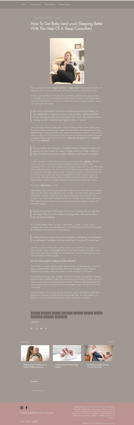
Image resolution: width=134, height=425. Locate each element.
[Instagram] (22, 408)
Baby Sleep (88, 313)
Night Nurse (78, 313)
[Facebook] (26, 408)
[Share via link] (46, 328)
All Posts (23, 4)
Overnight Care (35, 4)
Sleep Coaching (36, 317)
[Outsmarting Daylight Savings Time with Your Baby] (99, 353)
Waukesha (98, 313)
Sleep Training (50, 4)
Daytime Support (64, 4)
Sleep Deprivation (61, 317)
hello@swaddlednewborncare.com (37, 412)
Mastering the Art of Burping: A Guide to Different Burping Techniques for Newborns (34, 365)
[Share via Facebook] (32, 328)
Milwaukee (56, 313)
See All (111, 341)
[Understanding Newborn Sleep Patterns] (67, 353)
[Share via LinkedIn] (41, 328)
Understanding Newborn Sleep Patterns (66, 365)
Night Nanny (46, 313)
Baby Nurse (35, 313)
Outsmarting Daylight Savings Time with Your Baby (98, 365)
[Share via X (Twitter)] (36, 328)
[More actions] (102, 18)
